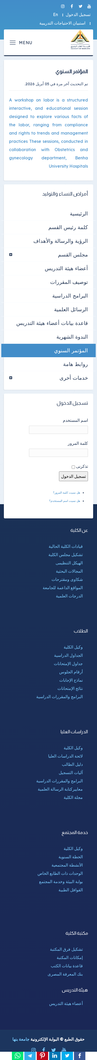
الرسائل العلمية (71, 309)
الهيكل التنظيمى (69, 562)
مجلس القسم (73, 254)
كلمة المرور (78, 443)
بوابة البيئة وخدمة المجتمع (61, 881)
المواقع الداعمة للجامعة (63, 587)
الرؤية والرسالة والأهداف (60, 241)
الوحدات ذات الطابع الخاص (60, 873)
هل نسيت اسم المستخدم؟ (64, 501)
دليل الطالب (72, 764)
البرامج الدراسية (70, 295)
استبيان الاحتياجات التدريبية (62, 23)
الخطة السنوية (70, 856)
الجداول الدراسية (68, 655)
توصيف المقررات (69, 282)
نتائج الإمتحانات (70, 688)
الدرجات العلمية (69, 595)
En (55, 14)
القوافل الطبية (70, 889)
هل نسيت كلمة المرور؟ (66, 492)
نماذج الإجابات (71, 680)
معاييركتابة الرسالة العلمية (60, 789)
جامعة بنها (20, 1039)
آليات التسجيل (71, 772)
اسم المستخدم (75, 420)
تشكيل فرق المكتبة (66, 949)
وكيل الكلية (73, 647)
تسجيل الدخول (78, 14)
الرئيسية (79, 213)
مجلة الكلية (73, 797)
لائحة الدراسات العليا (65, 756)
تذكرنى (82, 466)
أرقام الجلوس (71, 671)
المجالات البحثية (69, 571)
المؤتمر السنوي (71, 350)
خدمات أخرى (73, 378)
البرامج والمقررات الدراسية (59, 696)
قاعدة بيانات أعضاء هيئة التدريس (52, 323)
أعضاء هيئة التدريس (66, 268)
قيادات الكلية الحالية (66, 546)
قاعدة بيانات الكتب (67, 965)
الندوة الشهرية (72, 336)
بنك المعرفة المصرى (65, 974)
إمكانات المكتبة (70, 957)
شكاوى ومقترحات (67, 579)
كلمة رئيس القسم (68, 227)
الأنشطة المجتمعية (67, 865)
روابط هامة (75, 364)
